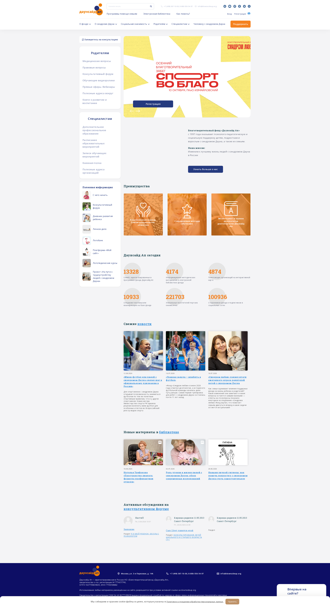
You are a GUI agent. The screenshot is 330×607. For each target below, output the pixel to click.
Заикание (129, 529)
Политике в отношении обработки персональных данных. (195, 601)
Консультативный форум (97, 73)
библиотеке (169, 432)
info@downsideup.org (207, 6)
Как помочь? (183, 13)
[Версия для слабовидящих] (248, 13)
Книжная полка (91, 163)
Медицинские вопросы (96, 61)
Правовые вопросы (94, 67)
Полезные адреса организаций (93, 171)
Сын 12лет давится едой (179, 530)
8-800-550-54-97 (186, 6)
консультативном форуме (146, 509)
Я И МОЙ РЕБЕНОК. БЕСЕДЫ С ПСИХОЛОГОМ (141, 535)
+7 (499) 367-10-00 (171, 6)
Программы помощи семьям (122, 13)
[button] (132, 111)
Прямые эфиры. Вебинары (98, 86)
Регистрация (240, 14)
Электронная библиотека (156, 13)
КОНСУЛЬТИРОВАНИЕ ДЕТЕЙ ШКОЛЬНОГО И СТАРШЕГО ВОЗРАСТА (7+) (184, 537)
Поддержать (240, 24)
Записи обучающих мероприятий (94, 155)
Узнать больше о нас (205, 169)
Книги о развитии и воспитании (94, 101)
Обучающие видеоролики (98, 80)
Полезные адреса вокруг (97, 93)
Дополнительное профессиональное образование (94, 130)
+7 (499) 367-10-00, (179, 573)
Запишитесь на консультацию (101, 39)
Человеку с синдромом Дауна (209, 24)
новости (144, 324)
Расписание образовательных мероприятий (93, 143)
